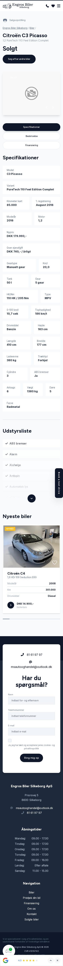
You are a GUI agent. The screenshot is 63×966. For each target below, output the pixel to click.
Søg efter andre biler (19, 59)
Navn (10, 694)
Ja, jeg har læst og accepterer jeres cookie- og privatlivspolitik (31, 747)
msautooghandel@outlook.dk (31, 667)
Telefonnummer (16, 710)
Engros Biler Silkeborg (15, 28)
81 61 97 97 (34, 654)
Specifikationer (31, 127)
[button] (47, 107)
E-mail (11, 725)
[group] (31, 93)
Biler (32, 28)
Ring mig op (31, 757)
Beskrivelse (32, 136)
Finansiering (31, 145)
